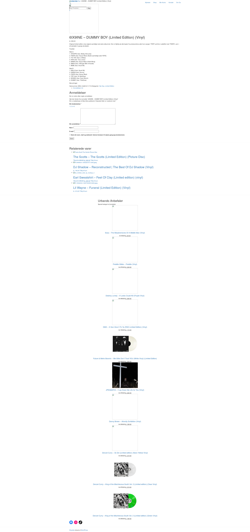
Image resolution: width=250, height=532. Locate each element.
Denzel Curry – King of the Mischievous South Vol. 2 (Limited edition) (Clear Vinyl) (125, 484)
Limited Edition (109, 86)
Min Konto (162, 2)
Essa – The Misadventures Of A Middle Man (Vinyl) (125, 232)
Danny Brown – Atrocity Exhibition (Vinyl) (125, 421)
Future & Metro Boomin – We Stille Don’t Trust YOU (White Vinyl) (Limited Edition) (125, 358)
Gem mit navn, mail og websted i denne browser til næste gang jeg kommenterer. (98, 135)
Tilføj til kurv (94, 160)
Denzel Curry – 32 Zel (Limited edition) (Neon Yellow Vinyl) (125, 452)
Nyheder (147, 2)
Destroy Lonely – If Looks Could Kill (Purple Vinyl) (125, 295)
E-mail (71, 131)
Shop (155, 2)
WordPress (84, 530)
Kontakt (171, 2)
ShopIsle (72, 530)
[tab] (127, 88)
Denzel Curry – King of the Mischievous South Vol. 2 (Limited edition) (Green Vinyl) (125, 515)
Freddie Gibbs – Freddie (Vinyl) (125, 264)
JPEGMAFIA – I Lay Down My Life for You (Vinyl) (125, 390)
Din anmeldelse (74, 124)
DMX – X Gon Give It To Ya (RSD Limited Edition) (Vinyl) (125, 327)
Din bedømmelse (75, 104)
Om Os (178, 2)
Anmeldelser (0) (78, 88)
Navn (71, 128)
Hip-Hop (101, 86)
